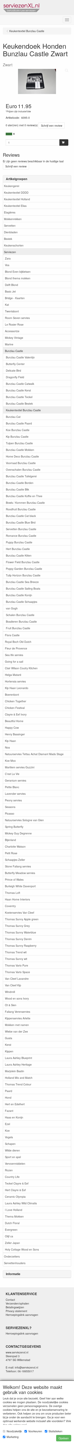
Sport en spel (13, 1157)
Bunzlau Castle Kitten (18, 555)
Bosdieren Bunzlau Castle (21, 621)
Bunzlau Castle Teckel (19, 397)
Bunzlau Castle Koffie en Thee (24, 496)
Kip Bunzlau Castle (17, 436)
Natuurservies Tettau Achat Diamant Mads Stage (34, 754)
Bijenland (10, 840)
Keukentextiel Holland (17, 199)
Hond (8, 1097)
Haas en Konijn (14, 1117)
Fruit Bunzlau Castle (18, 628)
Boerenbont (12, 694)
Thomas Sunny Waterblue (20, 932)
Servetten (10, 225)
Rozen (9, 1170)
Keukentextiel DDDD (16, 192)
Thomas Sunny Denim (18, 939)
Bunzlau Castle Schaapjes (21, 602)
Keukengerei (11, 186)
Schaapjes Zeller (15, 860)
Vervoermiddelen (15, 1163)
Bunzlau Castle (14, 351)
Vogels (9, 1137)
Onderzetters (12, 1256)
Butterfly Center (15, 364)
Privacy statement (16, 1311)
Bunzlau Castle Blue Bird (20, 522)
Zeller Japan (12, 1243)
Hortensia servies (15, 681)
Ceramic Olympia (15, 1196)
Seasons (10, 807)
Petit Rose (11, 853)
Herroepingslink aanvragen (22, 1315)
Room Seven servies (17, 318)
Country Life (12, 1177)
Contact (10, 1300)
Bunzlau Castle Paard (19, 423)
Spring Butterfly (14, 827)
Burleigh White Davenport (20, 886)
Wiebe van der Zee (16, 1031)
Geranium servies (15, 780)
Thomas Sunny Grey (17, 926)
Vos (7, 265)
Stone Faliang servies (18, 866)
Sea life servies (14, 655)
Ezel (7, 1124)
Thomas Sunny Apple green (22, 919)
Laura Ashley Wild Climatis (21, 1203)
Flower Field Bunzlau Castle (22, 562)
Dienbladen (11, 232)
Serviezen (10, 252)
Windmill (10, 992)
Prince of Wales (14, 879)
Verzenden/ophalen (17, 1303)
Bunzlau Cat (13, 417)
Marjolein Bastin (14, 1071)
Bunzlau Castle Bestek (19, 403)
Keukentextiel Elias (15, 206)
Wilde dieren (12, 1150)
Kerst (8, 1045)
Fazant (9, 1111)
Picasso (9, 813)
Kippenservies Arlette (17, 1018)
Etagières (9, 212)
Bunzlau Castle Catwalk (20, 384)
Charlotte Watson (15, 846)
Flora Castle (12, 635)
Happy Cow (12, 727)
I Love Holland (13, 1210)
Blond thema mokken (17, 278)
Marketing (13, 1437)
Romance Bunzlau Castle (21, 536)
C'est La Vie (12, 774)
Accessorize (12, 331)
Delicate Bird (13, 370)
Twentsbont (12, 311)
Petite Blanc (12, 787)
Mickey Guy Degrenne (18, 833)
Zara (8, 258)
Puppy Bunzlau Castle (19, 542)
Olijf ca (9, 1236)
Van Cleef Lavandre (17, 978)
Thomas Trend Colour (18, 1084)
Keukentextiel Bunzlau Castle (23, 410)
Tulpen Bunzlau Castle (19, 443)
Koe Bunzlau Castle (17, 430)
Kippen (9, 1051)
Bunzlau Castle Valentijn (20, 357)
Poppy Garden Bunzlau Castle (24, 569)
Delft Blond (11, 285)
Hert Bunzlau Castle (18, 549)
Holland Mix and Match (18, 1078)
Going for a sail (14, 661)
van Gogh (12, 608)
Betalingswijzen (15, 1307)
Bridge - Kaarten (15, 298)
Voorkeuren (35, 1431)
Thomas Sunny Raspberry (20, 945)
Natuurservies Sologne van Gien (24, 820)
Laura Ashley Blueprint (18, 1058)
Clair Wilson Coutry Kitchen (21, 668)
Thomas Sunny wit (16, 959)
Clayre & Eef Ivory (16, 714)
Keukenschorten (14, 245)
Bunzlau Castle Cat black (21, 516)
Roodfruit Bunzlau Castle (21, 509)
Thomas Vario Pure (16, 965)
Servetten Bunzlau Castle (21, 529)
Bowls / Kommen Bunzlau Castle (25, 502)
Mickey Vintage (14, 338)
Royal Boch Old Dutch (18, 642)
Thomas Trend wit (16, 952)
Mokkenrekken (13, 219)
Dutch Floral (12, 1223)
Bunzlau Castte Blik (17, 489)
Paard (8, 1091)
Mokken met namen (17, 1025)
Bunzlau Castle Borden (19, 483)
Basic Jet (10, 291)
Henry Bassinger (15, 734)
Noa (7, 747)
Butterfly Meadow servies (20, 873)
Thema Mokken (14, 1216)
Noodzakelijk (14, 1431)
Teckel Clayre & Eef (16, 1183)
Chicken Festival (15, 708)
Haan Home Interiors (17, 899)
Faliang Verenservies (17, 1011)
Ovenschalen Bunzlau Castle (23, 469)
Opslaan (64, 1438)
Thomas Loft (12, 893)
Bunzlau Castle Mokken (20, 450)
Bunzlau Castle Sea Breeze (22, 582)
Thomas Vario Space (17, 972)
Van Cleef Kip (13, 985)
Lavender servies (15, 794)
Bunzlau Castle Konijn (19, 595)
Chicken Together (15, 701)
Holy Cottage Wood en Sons (22, 1249)
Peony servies (13, 800)
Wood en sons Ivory (17, 998)
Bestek (8, 239)
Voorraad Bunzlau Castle (21, 463)
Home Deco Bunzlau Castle (22, 456)
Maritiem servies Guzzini (19, 767)
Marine (9, 344)
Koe (7, 1130)
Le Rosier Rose (14, 324)
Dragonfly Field (15, 377)
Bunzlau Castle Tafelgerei (21, 476)
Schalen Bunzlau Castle (20, 615)
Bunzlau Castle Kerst (18, 390)
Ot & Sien (10, 1005)
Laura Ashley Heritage (18, 1064)
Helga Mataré (13, 675)
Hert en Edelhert (15, 1104)
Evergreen (11, 1229)
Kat (7, 305)
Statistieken (55, 1431)
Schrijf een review (51, 125)
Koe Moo (10, 760)
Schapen (10, 1144)
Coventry (10, 906)
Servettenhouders (14, 1263)
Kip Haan (10, 741)
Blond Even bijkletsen (18, 271)
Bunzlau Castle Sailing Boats (23, 588)
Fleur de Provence (16, 648)
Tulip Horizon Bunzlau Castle (23, 575)
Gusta (8, 1038)
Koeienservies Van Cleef (19, 912)
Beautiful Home (14, 721)
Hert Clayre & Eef (15, 1190)
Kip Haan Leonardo (16, 688)
